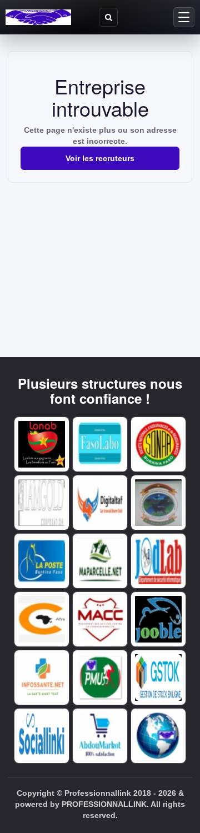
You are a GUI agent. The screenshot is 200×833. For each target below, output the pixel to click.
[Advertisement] (100, 257)
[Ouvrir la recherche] (108, 17)
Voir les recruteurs (100, 158)
